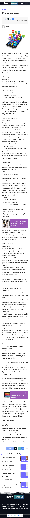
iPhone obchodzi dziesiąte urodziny (14, 442)
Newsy (23, 458)
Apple (3, 9)
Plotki (23, 468)
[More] (5, 22)
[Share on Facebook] (5, 19)
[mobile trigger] (3, 3)
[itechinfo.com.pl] (11, 3)
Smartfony (25, 460)
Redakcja (8, 26)
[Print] (13, 19)
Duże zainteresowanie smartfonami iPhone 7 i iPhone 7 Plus (9, 475)
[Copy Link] (10, 19)
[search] (19, 3)
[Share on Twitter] (8, 19)
